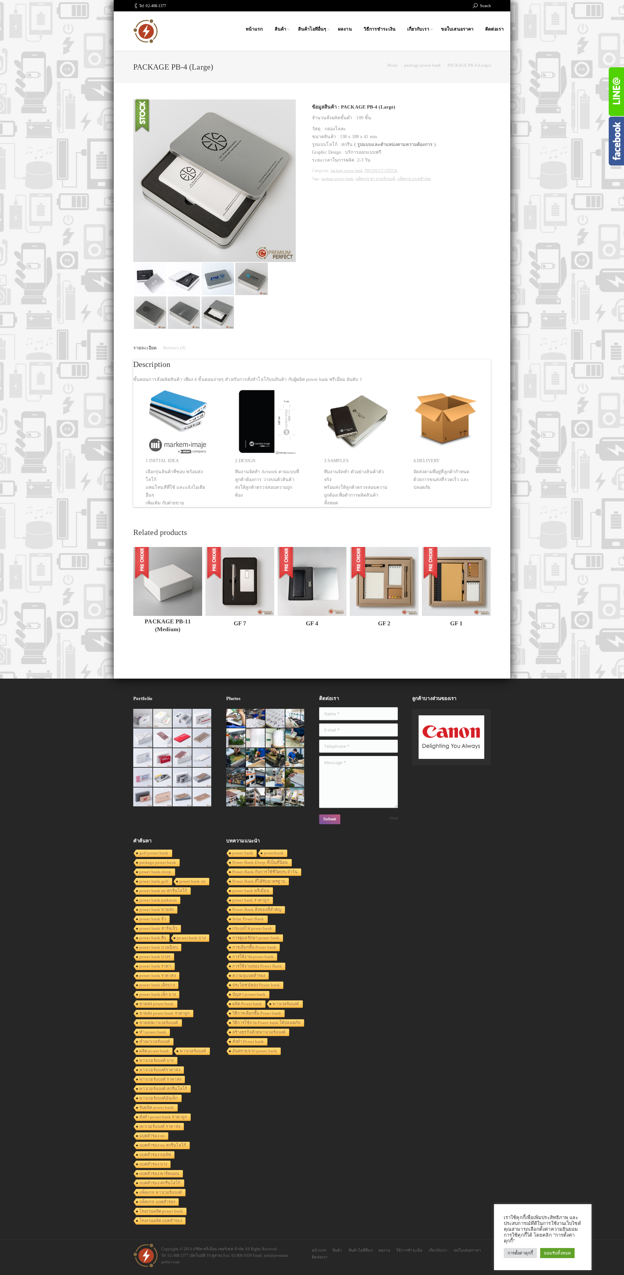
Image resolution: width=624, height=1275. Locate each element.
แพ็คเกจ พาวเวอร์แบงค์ (376, 178)
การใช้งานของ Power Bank (257, 966)
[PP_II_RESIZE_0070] (275, 738)
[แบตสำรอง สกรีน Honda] (143, 797)
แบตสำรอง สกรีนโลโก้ (160, 1182)
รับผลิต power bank (156, 1107)
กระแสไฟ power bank (252, 928)
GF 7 (240, 623)
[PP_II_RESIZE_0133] (275, 719)
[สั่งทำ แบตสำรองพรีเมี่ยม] (202, 738)
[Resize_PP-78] (295, 797)
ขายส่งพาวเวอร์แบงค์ (158, 1022)
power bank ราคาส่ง (157, 975)
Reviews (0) (174, 347)
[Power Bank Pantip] (143, 719)
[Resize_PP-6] (236, 758)
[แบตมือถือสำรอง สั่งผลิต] (202, 758)
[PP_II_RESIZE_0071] (256, 738)
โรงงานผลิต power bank (161, 1211)
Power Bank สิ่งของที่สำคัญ (256, 909)
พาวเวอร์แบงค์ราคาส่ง (159, 1069)
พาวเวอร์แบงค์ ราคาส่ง (160, 1079)
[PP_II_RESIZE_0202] (275, 777)
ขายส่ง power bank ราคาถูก (164, 1013)
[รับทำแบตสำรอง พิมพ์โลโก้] (163, 738)
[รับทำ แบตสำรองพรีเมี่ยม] (182, 758)
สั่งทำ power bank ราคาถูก (163, 1116)
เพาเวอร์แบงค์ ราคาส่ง (159, 1126)
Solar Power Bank (248, 919)
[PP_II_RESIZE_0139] (236, 719)
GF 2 (384, 623)
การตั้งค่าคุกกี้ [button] (520, 1253)
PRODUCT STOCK (381, 170)
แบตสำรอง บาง (153, 1164)
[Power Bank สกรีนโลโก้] (202, 797)
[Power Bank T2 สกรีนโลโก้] (182, 777)
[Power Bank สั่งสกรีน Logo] (143, 758)
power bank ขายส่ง (156, 909)
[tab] (145, 348)
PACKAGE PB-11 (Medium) (167, 625)
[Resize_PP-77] (275, 797)
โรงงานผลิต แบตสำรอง (160, 1220)
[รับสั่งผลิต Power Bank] (182, 719)
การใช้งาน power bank (253, 956)
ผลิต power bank (154, 1050)
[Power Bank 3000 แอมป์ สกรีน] (143, 738)
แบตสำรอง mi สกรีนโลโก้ (162, 1145)
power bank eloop (155, 871)
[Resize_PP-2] (275, 758)
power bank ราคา (155, 966)
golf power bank (154, 853)
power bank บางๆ (155, 956)
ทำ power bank (152, 1032)
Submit (329, 819)
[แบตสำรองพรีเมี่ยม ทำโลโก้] (163, 777)
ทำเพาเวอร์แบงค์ (154, 1041)
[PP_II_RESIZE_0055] (236, 738)
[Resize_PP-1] (295, 758)
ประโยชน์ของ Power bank (256, 984)
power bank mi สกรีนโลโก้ (163, 890)
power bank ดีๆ (152, 937)
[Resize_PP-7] (295, 738)
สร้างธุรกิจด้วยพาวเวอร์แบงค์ (259, 1032)
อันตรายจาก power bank (254, 1050)
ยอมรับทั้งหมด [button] (557, 1253)
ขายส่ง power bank (156, 1003)
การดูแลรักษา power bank (256, 937)
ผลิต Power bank (247, 1003)
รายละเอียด (145, 347)
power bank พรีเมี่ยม (250, 890)
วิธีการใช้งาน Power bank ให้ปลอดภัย (266, 1022)
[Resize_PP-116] (256, 797)
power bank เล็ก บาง (157, 994)
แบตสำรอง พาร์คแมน (159, 1173)
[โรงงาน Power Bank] (202, 719)
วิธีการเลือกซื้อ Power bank (256, 1013)
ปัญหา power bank (249, 994)
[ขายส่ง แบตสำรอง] (182, 738)
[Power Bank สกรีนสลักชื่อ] (202, 777)
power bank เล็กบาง (157, 984)
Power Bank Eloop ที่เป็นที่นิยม (260, 862)
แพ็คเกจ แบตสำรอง (414, 178)
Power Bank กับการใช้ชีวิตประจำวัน (265, 871)
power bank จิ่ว (152, 919)
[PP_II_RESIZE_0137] (256, 719)
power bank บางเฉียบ (158, 947)
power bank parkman (158, 900)
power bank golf (154, 881)
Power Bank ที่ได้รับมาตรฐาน (258, 881)
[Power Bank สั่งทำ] (163, 719)
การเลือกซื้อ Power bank (254, 947)
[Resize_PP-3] (256, 758)
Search (485, 6)
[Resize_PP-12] (236, 777)
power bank (242, 853)
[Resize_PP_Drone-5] (236, 797)
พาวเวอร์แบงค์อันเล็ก (158, 1098)
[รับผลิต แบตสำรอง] (143, 777)
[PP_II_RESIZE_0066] (295, 719)
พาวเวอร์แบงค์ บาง (156, 1060)
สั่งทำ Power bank (248, 1041)
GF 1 (456, 623)
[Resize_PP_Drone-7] (295, 777)
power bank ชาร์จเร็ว (158, 928)
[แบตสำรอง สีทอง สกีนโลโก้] (182, 797)
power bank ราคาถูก (250, 900)
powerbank (274, 853)
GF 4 (312, 623)
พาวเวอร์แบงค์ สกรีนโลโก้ (163, 1088)
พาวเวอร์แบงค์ (193, 1050)
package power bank (422, 65)
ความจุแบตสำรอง (248, 975)
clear (393, 817)
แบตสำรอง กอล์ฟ (155, 1154)
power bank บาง (191, 937)
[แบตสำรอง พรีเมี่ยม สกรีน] (163, 797)
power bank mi (192, 881)
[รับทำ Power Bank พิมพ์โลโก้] (163, 758)
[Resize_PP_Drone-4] (256, 777)
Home (392, 65)
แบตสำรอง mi (152, 1135)
